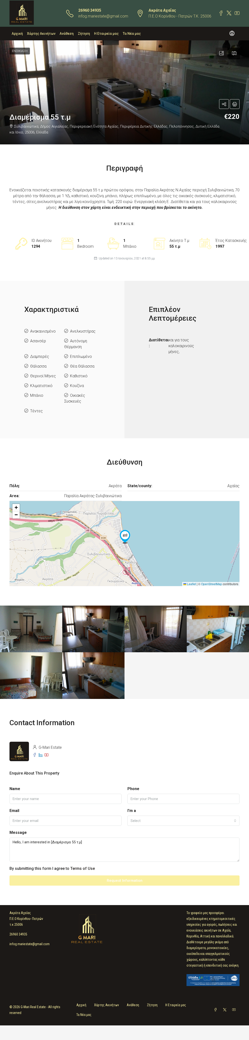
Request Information (124, 880)
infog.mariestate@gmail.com (103, 16)
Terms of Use (82, 868)
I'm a (131, 810)
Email (14, 810)
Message (18, 832)
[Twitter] (225, 1010)
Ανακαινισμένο (43, 331)
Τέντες (36, 411)
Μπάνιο (36, 395)
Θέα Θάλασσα (82, 366)
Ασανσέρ (38, 341)
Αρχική (17, 33)
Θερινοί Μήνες (43, 376)
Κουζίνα (77, 385)
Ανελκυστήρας (83, 331)
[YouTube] (235, 1010)
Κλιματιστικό (41, 385)
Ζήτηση (84, 33)
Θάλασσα (38, 366)
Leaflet (191, 584)
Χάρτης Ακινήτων (41, 33)
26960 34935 (89, 10)
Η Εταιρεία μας (106, 33)
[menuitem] (232, 33)
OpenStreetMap (211, 584)
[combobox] (183, 821)
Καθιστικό (79, 376)
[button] (124, 92)
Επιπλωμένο (81, 356)
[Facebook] (216, 1010)
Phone (133, 788)
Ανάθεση (67, 33)
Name (14, 788)
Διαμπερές (39, 356)
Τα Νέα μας (132, 33)
